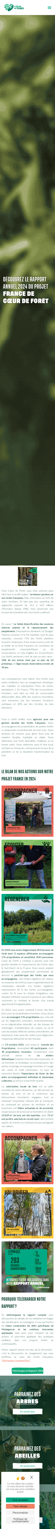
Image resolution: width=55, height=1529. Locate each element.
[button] (49, 7)
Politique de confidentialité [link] (20, 1520)
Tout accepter (20, 1499)
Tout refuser (20, 1506)
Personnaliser (20, 1512)
